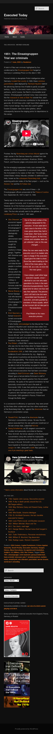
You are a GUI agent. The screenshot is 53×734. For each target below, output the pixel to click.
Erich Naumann (14, 313)
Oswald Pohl (13, 417)
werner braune (43, 559)
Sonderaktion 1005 (15, 351)
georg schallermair (38, 554)
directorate (38, 409)
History (6, 550)
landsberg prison (34, 557)
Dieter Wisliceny (40, 373)
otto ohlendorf (23, 559)
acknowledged (24, 324)
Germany (34, 547)
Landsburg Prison (10, 214)
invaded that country (18, 81)
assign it (11, 447)
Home (7, 37)
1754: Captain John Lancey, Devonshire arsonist (26, 499)
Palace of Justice (42, 192)
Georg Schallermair (15, 428)
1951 (6, 554)
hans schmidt (9, 557)
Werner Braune (13, 291)
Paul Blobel (12, 343)
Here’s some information (14, 490)
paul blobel (33, 559)
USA (22, 552)
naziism (44, 557)
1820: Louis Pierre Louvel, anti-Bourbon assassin (26, 521)
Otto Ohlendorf (13, 219)
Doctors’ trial (8, 184)
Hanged (41, 547)
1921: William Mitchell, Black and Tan (22, 523)
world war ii (8, 562)
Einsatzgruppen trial (25, 70)
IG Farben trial (25, 184)
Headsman (27, 62)
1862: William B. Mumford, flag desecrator (24, 537)
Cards (22, 37)
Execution (26, 547)
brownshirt (17, 315)
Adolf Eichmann (24, 373)
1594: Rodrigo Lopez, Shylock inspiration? (24, 540)
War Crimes (28, 552)
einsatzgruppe (13, 554)
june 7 (25, 557)
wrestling (16, 562)
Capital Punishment (28, 545)
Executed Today (15, 15)
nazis (6, 559)
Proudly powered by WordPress (26, 729)
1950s (42, 552)
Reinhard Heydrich (35, 83)
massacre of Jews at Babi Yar (21, 97)
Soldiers (7, 552)
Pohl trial (35, 425)
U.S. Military (15, 552)
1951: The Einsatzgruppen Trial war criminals (21, 56)
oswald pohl (13, 559)
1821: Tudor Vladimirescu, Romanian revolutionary (27, 534)
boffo (32, 447)
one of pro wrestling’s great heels (20, 450)
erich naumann (25, 554)
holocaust (18, 557)
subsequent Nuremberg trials (29, 178)
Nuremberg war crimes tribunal (27, 153)
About (15, 37)
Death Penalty (17, 547)
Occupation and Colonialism (34, 550)
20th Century (15, 545)
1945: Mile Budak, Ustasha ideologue (22, 512)
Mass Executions (16, 550)
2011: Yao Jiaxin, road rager (18, 526)
